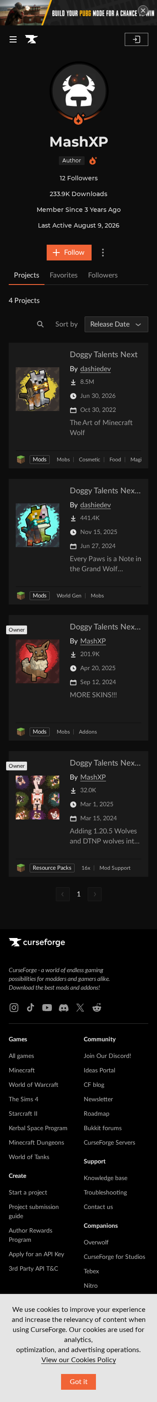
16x (86, 868)
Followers (103, 275)
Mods (40, 460)
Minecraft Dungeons (36, 1143)
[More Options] (103, 252)
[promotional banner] (78, 12)
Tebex (91, 1271)
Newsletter (98, 1099)
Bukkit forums (103, 1128)
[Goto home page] (31, 39)
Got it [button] (79, 1381)
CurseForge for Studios (114, 1257)
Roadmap (96, 1114)
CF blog (94, 1085)
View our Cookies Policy (78, 1359)
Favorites (64, 275)
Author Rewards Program (30, 1235)
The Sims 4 (23, 1099)
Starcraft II (23, 1114)
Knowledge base (105, 1178)
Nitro (91, 1286)
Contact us (98, 1207)
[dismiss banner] (143, 10)
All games (21, 1056)
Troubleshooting (105, 1193)
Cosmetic (89, 459)
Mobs (63, 459)
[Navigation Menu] (13, 39)
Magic (137, 459)
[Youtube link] (47, 1007)
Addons (88, 731)
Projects (26, 275)
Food (115, 459)
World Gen (69, 595)
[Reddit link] (97, 1007)
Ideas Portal (99, 1071)
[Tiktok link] (30, 1007)
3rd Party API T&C (33, 1269)
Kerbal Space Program (38, 1128)
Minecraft (22, 1071)
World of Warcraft (33, 1085)
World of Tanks (29, 1157)
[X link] (80, 1007)
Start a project (28, 1193)
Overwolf (96, 1243)
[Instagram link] (14, 1007)
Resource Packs (52, 868)
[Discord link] (63, 1007)
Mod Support (114, 868)
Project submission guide (34, 1211)
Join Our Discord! (107, 1056)
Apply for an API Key (36, 1254)
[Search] (40, 324)
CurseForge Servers (109, 1143)
